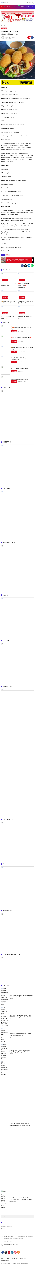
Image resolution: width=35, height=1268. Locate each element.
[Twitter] (25, 265)
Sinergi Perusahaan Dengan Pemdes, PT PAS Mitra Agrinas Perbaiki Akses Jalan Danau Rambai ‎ (22, 1198)
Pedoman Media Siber (6, 1226)
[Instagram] (15, 1252)
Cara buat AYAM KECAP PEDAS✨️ (7, 317)
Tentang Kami (14, 1258)
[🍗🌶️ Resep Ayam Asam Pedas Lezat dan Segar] (9, 277)
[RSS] (18, 1252)
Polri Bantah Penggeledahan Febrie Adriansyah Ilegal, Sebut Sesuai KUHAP (21, 1034)
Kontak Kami (23, 1258)
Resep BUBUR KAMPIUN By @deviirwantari (25, 302)
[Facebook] (22, 265)
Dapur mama (4, 28)
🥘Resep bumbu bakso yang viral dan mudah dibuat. (8, 302)
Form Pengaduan (5, 1260)
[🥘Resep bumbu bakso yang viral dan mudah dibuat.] (9, 294)
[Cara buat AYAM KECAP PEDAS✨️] (9, 310)
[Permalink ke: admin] (3, 37)
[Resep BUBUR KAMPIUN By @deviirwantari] (26, 294)
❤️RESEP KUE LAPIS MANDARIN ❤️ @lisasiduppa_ (24, 285)
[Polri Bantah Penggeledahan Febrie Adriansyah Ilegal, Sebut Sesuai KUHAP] (4, 1035)
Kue (8, 254)
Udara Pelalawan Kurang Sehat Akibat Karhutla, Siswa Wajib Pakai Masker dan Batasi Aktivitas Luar (21, 996)
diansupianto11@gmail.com (11, 1244)
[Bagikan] (32, 37)
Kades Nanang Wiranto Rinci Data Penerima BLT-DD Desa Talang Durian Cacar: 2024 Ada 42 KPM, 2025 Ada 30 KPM (21, 1016)
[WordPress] (12, 1252)
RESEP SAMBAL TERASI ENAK (25, 317)
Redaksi (3, 1228)
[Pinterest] (9, 1252)
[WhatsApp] (32, 265)
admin (6, 37)
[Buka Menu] (30, 3)
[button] (27, 3)
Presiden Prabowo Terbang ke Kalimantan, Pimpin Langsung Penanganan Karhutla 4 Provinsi (20, 1051)
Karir (2, 1258)
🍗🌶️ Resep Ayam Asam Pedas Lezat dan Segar (8, 284)
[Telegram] (28, 265)
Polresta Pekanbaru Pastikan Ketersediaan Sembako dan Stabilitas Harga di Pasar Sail (20, 1124)
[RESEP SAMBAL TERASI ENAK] (26, 310)
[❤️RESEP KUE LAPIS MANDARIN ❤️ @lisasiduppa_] (26, 277)
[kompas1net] (4, 2)
